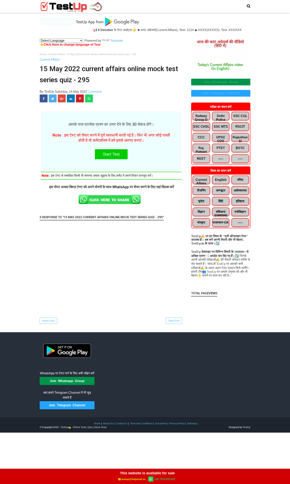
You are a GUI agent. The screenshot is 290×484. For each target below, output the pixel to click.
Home (97, 423)
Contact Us (121, 423)
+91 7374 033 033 (164, 479)
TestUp (246, 427)
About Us (108, 423)
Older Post (174, 320)
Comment (94, 91)
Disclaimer (161, 423)
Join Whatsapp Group (220, 82)
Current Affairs (50, 59)
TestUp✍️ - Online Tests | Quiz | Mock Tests (84, 427)
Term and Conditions (141, 423)
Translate (116, 40)
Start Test (111, 154)
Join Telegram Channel (221, 93)
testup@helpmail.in (133, 479)
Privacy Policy (176, 423)
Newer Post (48, 320)
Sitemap (191, 423)
